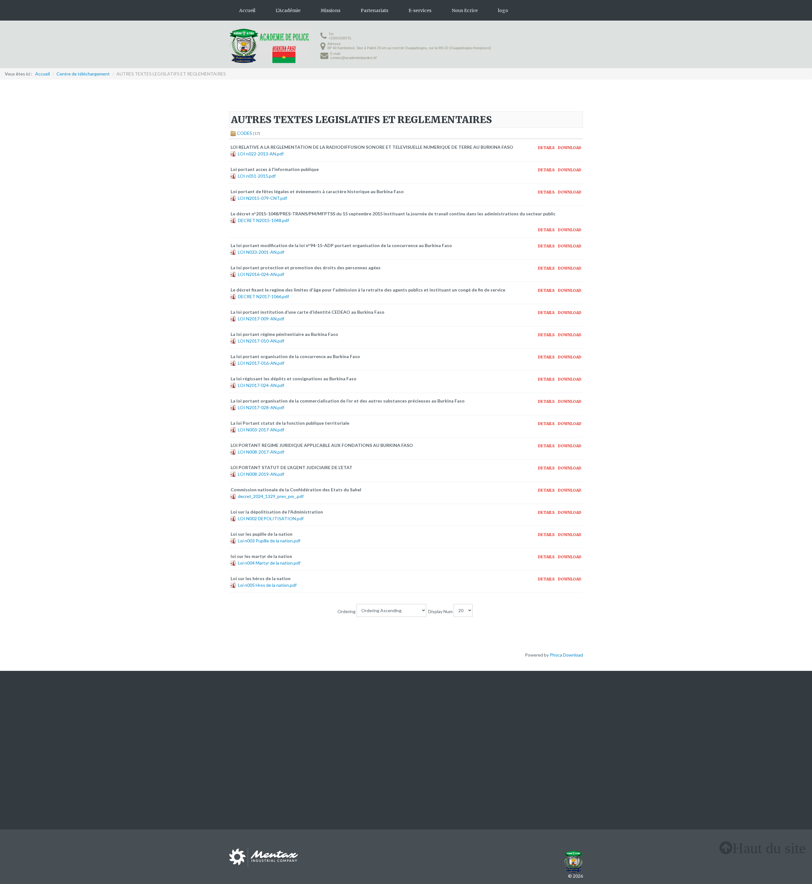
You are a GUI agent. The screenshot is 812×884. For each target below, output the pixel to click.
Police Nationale (428, 716)
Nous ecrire (240, 730)
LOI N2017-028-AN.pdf (261, 407)
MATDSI (420, 710)
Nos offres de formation (252, 716)
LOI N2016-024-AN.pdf (261, 274)
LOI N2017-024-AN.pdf (261, 385)
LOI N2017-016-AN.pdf (261, 363)
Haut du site (769, 847)
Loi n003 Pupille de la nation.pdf (269, 540)
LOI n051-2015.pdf (257, 176)
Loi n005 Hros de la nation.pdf (267, 585)
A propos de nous (246, 710)
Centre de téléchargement (347, 723)
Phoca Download (566, 655)
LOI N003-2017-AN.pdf (261, 429)
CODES (244, 133)
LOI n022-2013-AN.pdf (261, 153)
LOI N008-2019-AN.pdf (261, 474)
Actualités (239, 723)
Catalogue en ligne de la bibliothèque (357, 716)
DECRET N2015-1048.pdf (263, 220)
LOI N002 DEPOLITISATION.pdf (271, 518)
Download (569, 148)
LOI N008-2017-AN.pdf (261, 452)
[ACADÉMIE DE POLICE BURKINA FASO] (269, 45)
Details (546, 148)
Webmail (328, 730)
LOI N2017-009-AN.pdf (261, 318)
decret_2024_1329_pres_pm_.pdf (271, 496)
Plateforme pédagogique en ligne (353, 710)
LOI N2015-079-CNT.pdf (262, 198)
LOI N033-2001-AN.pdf (261, 252)
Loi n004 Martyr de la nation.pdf (269, 563)
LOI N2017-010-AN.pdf (261, 341)
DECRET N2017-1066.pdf (263, 296)
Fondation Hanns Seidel (559, 716)
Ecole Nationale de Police (437, 723)
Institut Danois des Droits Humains (548, 710)
